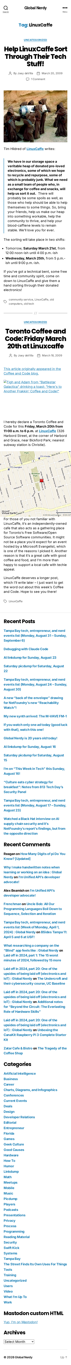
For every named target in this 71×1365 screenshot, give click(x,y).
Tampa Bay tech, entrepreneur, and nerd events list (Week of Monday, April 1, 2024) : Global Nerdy (34, 927)
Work (8, 1302)
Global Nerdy (35, 8)
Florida (9, 1133)
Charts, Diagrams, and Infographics (30, 1090)
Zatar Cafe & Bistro (18, 1048)
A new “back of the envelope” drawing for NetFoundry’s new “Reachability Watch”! (33, 703)
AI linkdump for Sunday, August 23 (30, 657)
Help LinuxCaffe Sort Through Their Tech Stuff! (35, 56)
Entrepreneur (14, 1128)
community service (21, 299)
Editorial (10, 1122)
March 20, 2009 (52, 73)
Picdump (10, 1199)
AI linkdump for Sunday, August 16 (30, 747)
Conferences (14, 1095)
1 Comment (38, 79)
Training (10, 1275)
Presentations (14, 1215)
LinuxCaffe (35, 149)
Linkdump (11, 1171)
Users (8, 1286)
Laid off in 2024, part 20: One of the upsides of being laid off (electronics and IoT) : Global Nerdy (35, 973)
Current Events (15, 1101)
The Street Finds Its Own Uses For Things (35, 1264)
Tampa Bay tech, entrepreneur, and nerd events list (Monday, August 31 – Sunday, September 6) (35, 635)
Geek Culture (14, 1144)
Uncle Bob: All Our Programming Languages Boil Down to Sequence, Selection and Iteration (33, 909)
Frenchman (12, 904)
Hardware (11, 1155)
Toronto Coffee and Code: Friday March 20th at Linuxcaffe (35, 339)
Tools (8, 1269)
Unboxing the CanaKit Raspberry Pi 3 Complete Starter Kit (35, 1035)
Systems (10, 1253)
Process (10, 1226)
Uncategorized (35, 39)
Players (9, 1204)
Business (11, 1079)
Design (9, 1112)
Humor (9, 1166)
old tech (29, 303)
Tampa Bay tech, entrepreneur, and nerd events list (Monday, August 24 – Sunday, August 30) (35, 684)
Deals (8, 1106)
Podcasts (11, 1210)
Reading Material (17, 1237)
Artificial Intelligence (20, 1073)
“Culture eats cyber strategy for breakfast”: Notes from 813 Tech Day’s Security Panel (33, 787)
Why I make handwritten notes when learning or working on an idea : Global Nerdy (33, 872)
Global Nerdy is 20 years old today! (30, 738)
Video (8, 1291)
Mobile (9, 1188)
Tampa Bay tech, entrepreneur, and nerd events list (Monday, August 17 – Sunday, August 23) (35, 805)
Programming (14, 1231)
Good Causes (14, 1150)
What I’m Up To (15, 1297)
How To (9, 1161)
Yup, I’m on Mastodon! (21, 1322)
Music (8, 1193)
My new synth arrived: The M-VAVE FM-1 (35, 716)
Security (10, 1242)
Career (9, 1084)
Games (9, 1139)
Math (8, 1177)
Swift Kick (11, 1248)
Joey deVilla (25, 73)
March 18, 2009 (52, 355)
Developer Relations (19, 1117)
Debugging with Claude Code (26, 649)
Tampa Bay (12, 1259)
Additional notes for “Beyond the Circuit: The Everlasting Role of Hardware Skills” (34, 1006)
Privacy (9, 1220)
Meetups (10, 1182)
